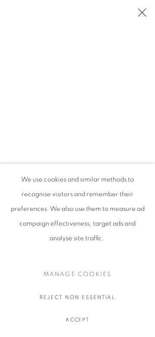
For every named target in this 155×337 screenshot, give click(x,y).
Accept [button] (77, 319)
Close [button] (139, 15)
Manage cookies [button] (77, 274)
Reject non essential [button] (78, 297)
